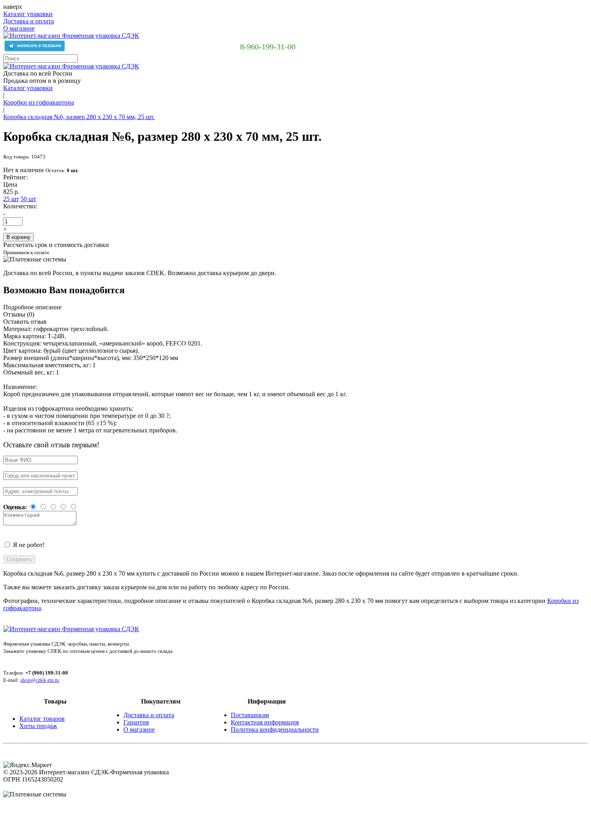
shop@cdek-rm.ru (40, 680)
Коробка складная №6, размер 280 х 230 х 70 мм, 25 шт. (79, 116)
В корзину (18, 237)
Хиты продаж (38, 725)
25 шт (11, 198)
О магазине (19, 28)
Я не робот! (29, 544)
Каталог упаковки (28, 13)
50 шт (28, 198)
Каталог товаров (42, 718)
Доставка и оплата (28, 21)
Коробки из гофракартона (38, 102)
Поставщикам (250, 715)
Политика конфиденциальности (275, 729)
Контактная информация (265, 722)
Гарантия (136, 722)
